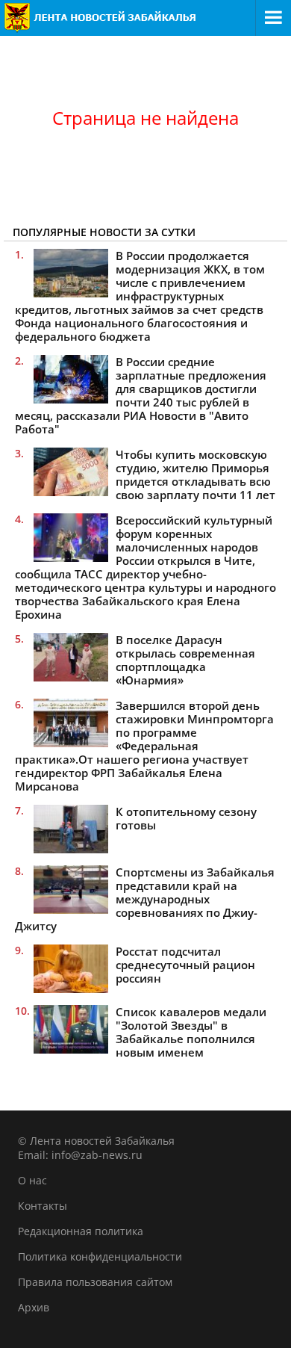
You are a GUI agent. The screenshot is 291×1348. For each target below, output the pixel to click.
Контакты (42, 1206)
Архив (33, 1307)
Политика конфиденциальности (100, 1256)
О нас (32, 1180)
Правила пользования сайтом (95, 1282)
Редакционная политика (80, 1231)
